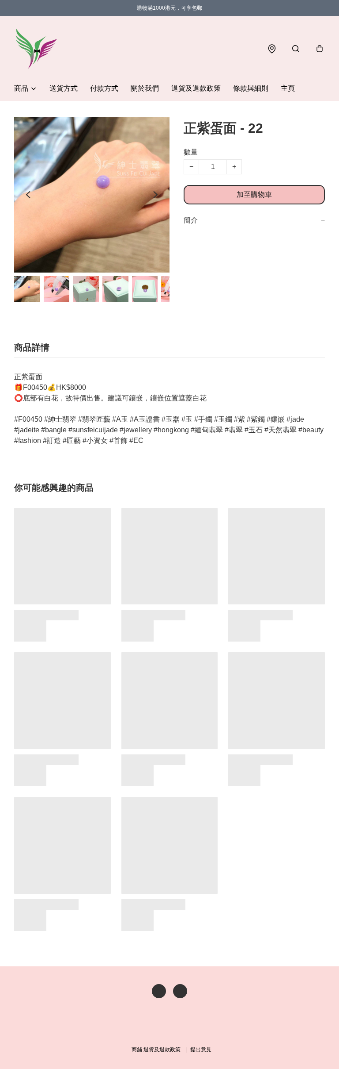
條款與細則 (250, 88)
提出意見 (200, 1049)
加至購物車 (254, 194)
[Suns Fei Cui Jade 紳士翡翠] (36, 49)
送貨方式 (63, 88)
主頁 (288, 88)
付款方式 (104, 88)
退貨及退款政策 (196, 88)
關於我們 (145, 88)
